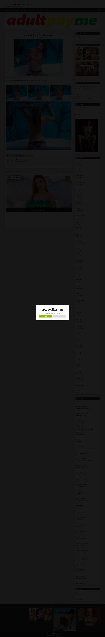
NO (59, 316)
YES (46, 316)
